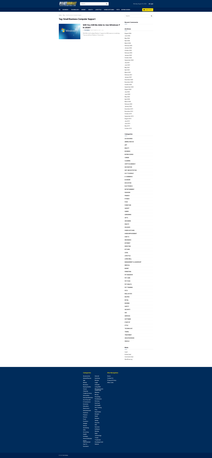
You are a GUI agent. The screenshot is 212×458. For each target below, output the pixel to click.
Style (126, 325)
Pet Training (129, 287)
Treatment (128, 335)
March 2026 (128, 43)
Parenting (128, 271)
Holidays (127, 227)
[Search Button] (107, 3)
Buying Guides (125, 9)
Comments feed (129, 357)
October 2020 (128, 84)
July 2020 (127, 92)
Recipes (127, 297)
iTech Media (65, 455)
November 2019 (129, 111)
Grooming (128, 221)
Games (127, 211)
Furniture (128, 205)
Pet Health (128, 284)
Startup (127, 322)
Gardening (128, 214)
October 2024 (128, 57)
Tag (64, 15)
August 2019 (128, 118)
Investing (128, 246)
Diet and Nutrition (131, 170)
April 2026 (127, 40)
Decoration (128, 167)
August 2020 (128, 89)
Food (126, 202)
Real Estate (128, 293)
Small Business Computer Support (73, 15)
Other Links (110, 382)
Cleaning (127, 160)
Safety (127, 306)
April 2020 (127, 99)
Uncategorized (129, 338)
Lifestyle (98, 9)
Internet (127, 243)
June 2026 (127, 35)
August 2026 (128, 33)
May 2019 (127, 126)
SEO (126, 312)
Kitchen (127, 249)
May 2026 (127, 38)
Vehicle (127, 341)
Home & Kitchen (109, 9)
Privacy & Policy (111, 380)
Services (127, 316)
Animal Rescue (129, 141)
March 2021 (128, 72)
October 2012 (128, 128)
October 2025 (128, 50)
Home (60, 15)
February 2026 (128, 45)
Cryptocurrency (130, 164)
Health (90, 9)
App (126, 145)
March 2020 (128, 101)
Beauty (127, 148)
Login (151, 3)
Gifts (126, 217)
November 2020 (129, 82)
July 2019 (127, 121)
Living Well (128, 259)
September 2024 (129, 60)
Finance (127, 195)
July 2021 (127, 62)
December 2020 (129, 79)
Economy (127, 179)
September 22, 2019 (96, 30)
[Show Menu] (59, 9)
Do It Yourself (129, 173)
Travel (127, 331)
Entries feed (128, 354)
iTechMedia (87, 30)
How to (127, 236)
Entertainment (129, 189)
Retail (127, 300)
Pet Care (127, 278)
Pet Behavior (129, 274)
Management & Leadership (133, 262)
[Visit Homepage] (68, 3)
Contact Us (110, 378)
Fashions (127, 192)
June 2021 (127, 65)
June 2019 (127, 123)
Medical (127, 265)
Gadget (127, 208)
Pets (118, 9)
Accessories (128, 138)
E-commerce (128, 176)
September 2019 (129, 116)
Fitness (127, 198)
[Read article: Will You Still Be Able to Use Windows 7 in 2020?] (69, 31)
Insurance (128, 240)
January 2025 (128, 55)
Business (65, 9)
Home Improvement (131, 233)
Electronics (129, 186)
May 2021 (127, 67)
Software (128, 319)
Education (128, 183)
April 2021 (127, 70)
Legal (126, 252)
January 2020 (128, 106)
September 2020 (129, 87)
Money (83, 9)
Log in (126, 352)
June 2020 (127, 94)
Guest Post (148, 9)
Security (127, 309)
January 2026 (128, 48)
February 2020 (128, 104)
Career (127, 157)
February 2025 (128, 53)
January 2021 (128, 77)
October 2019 (128, 113)
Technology (75, 9)
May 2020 (127, 96)
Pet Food (127, 281)
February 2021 (128, 74)
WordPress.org (128, 359)
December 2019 (129, 109)
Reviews (127, 303)
